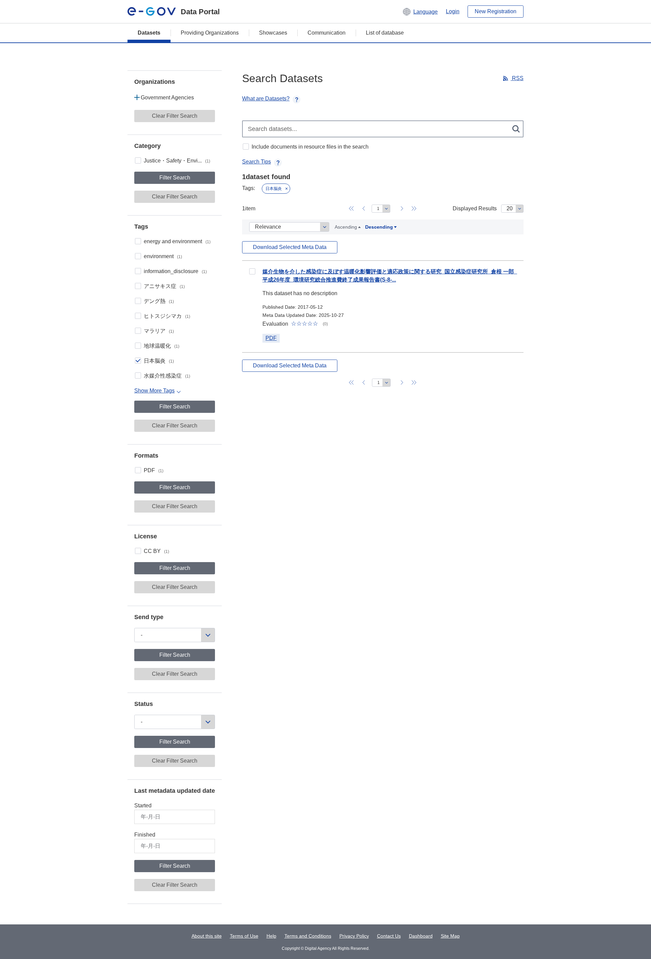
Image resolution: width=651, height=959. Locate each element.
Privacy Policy (354, 936)
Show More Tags (154, 391)
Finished (144, 835)
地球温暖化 (161, 346)
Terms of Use (244, 936)
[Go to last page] (414, 209)
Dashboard (421, 936)
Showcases (273, 33)
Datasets (149, 33)
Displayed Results (475, 208)
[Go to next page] (402, 209)
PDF (153, 470)
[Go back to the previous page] (363, 209)
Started (143, 805)
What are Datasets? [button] (266, 98)
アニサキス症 (164, 286)
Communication (327, 33)
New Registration (495, 11)
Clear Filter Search (174, 116)
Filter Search (174, 177)
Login (452, 11)
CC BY (156, 551)
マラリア (159, 331)
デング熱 (159, 301)
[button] (420, 11)
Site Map (450, 936)
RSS (517, 78)
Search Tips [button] (256, 162)
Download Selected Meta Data (290, 247)
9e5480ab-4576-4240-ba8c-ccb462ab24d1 (252, 271)
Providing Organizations (210, 33)
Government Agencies (167, 97)
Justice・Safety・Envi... (177, 161)
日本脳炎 (159, 361)
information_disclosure (175, 271)
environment (163, 256)
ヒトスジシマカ (167, 316)
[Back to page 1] (351, 209)
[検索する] (517, 128)
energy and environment (177, 241)
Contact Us (389, 936)
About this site (207, 936)
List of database (385, 33)
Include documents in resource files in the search (310, 147)
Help (271, 936)
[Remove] (286, 188)
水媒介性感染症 (167, 376)
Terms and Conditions (307, 936)
